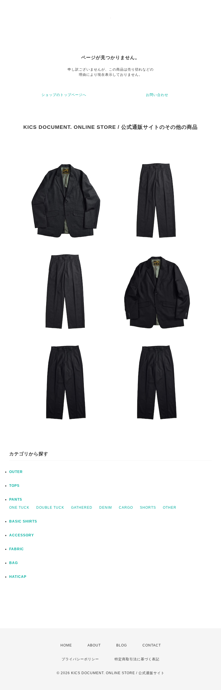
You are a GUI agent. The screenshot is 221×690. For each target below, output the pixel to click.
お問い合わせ (157, 95)
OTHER (169, 508)
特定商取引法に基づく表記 (137, 659)
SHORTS (148, 508)
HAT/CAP (17, 577)
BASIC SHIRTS (23, 521)
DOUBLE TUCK (50, 508)
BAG (13, 563)
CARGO (126, 508)
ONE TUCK (19, 508)
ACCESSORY (21, 535)
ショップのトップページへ (63, 95)
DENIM (105, 508)
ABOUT (94, 645)
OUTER (16, 472)
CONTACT (151, 645)
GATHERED (81, 508)
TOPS (14, 486)
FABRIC (16, 549)
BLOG (121, 645)
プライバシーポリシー (80, 659)
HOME (66, 645)
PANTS (15, 499)
